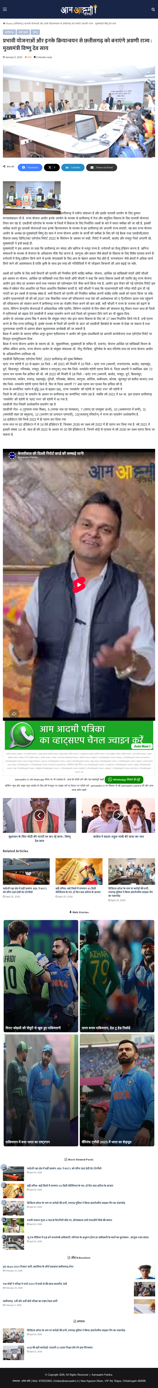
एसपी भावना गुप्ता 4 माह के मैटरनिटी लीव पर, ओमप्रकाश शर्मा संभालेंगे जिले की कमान (69, 1220)
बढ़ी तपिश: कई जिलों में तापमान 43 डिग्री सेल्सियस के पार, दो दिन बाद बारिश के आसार (78, 890)
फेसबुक (51, 785)
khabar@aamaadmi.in (66, 1380)
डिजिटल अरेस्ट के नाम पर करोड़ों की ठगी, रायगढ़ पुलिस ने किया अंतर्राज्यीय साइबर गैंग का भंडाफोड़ (130, 892)
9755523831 (45, 1380)
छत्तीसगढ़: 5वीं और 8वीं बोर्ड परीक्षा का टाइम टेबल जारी (30, 1301)
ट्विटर (73, 785)
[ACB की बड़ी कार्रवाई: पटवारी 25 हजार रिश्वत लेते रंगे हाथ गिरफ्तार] (13, 1353)
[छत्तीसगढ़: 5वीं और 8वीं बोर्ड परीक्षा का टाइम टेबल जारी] (144, 1306)
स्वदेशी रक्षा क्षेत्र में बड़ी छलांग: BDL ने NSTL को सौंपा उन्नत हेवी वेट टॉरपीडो (25, 890)
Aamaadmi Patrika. (102, 1374)
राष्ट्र (35, 32)
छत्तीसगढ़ (18, 23)
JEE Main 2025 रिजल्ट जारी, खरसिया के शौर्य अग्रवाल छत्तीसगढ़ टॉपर (38, 1266)
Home (9, 23)
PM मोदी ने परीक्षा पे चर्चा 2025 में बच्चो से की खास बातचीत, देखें (35, 1284)
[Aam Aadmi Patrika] (79, 9)
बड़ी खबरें (23, 32)
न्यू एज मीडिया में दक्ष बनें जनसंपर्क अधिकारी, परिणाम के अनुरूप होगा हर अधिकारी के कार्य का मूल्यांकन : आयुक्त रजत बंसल (88, 1237)
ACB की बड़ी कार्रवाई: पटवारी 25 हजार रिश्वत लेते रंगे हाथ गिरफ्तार (60, 1347)
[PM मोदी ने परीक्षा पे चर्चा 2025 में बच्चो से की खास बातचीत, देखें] (144, 1289)
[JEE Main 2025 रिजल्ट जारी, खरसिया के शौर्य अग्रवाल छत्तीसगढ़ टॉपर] (144, 1272)
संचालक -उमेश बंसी (21, 1380)
